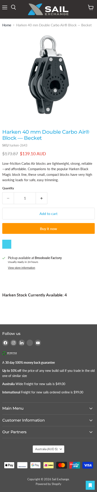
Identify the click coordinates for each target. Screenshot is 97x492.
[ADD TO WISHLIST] (6, 244)
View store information (21, 267)
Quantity (8, 188)
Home (6, 25)
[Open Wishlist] (90, 485)
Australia (46, 449)
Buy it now (48, 228)
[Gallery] (48, 75)
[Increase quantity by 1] (41, 198)
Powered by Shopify (48, 484)
